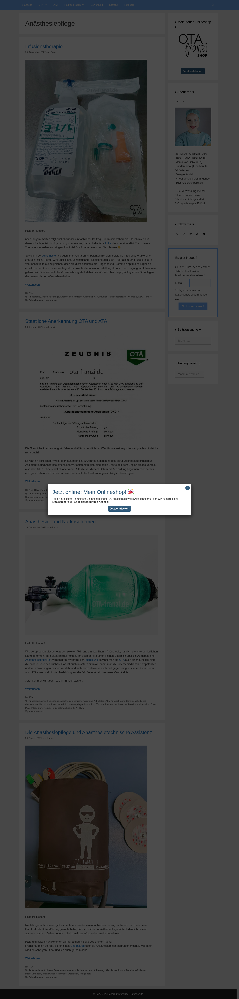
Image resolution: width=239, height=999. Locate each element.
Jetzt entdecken (119, 508)
